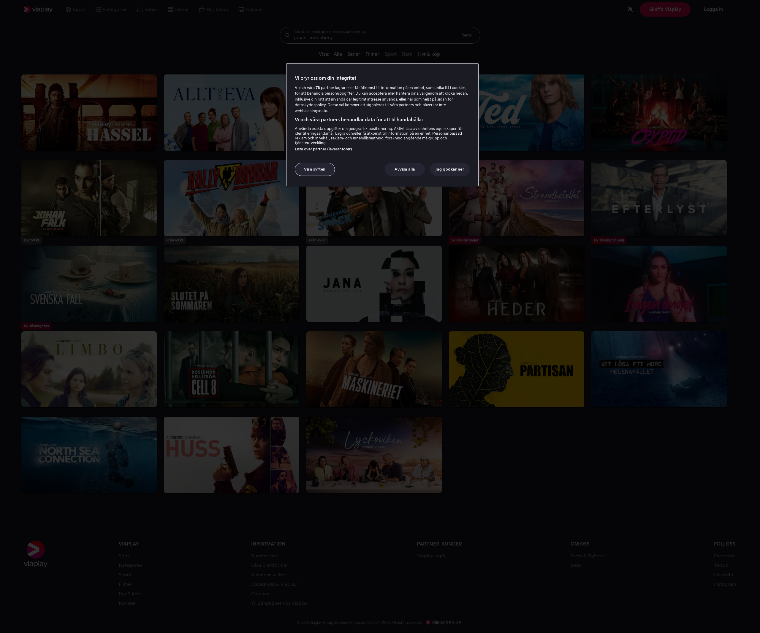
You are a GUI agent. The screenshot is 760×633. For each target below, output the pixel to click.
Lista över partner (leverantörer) (323, 149)
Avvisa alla (405, 169)
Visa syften (315, 169)
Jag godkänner (450, 169)
